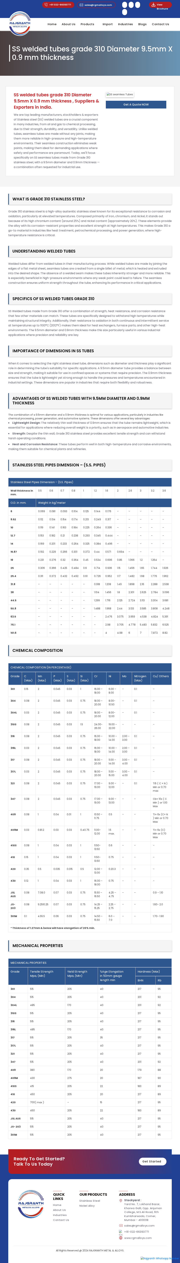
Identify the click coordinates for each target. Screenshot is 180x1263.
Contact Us (160, 24)
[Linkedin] (137, 7)
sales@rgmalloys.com (98, 5)
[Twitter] (131, 7)
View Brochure (162, 5)
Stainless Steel (89, 1201)
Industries (125, 24)
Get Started (151, 1161)
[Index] (20, 23)
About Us (68, 24)
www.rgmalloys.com (138, 1238)
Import (108, 24)
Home (52, 24)
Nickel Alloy (87, 1206)
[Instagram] (124, 14)
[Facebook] (124, 7)
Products (87, 24)
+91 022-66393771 (60, 4)
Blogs (142, 24)
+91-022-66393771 (136, 1232)
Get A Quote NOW (136, 105)
